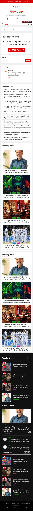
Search (4, 57)
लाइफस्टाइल (20, 508)
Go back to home (16, 50)
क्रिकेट (14, 242)
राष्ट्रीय (7, 508)
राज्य (11, 508)
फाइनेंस (14, 168)
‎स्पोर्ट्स (18, 242)
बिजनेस (18, 168)
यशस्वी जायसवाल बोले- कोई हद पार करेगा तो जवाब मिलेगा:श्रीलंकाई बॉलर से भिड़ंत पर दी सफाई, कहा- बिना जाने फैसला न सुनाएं (16, 247)
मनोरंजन (14, 369)
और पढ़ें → (10, 77)
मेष (28, 68)
